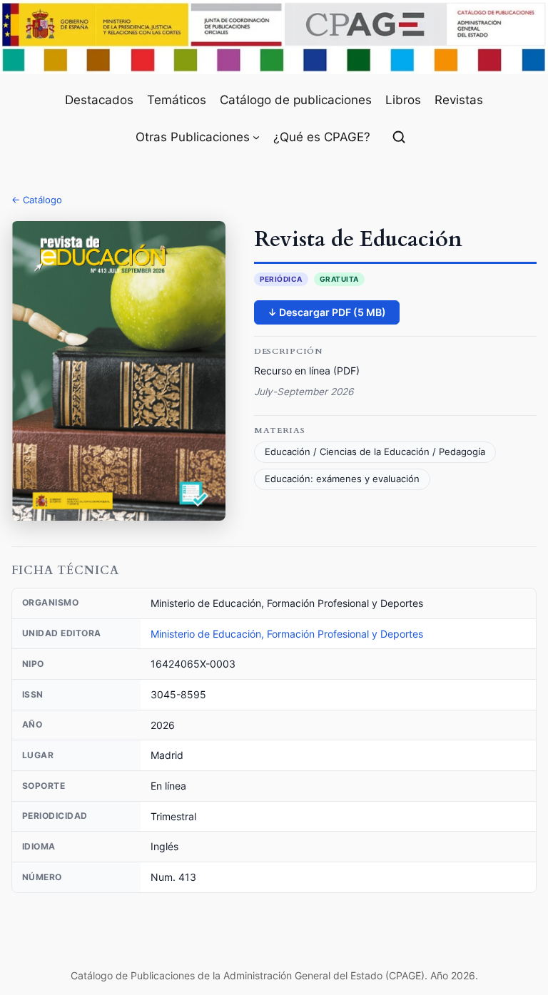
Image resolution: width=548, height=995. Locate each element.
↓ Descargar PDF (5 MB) (327, 312)
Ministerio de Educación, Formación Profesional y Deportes (287, 634)
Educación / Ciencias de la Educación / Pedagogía (375, 452)
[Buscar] (398, 136)
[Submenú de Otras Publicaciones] (256, 137)
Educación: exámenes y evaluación (342, 479)
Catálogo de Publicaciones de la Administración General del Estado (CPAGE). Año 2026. (274, 975)
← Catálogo (36, 199)
